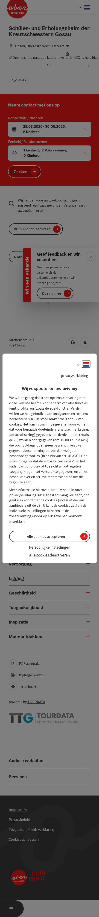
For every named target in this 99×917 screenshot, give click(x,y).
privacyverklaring (74, 375)
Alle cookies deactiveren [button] (49, 555)
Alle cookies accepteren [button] (46, 536)
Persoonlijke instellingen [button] (49, 547)
